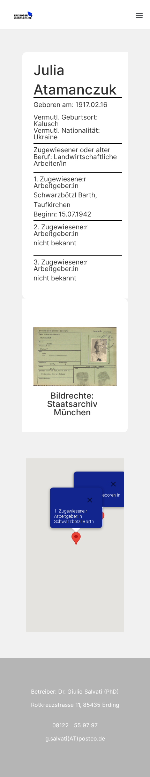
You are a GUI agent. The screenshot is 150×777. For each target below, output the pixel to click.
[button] (139, 15)
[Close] (113, 484)
